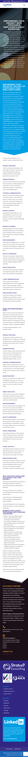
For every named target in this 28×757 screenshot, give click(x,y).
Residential (6, 713)
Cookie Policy (17, 749)
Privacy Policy (9, 749)
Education (6, 700)
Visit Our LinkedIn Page (10, 738)
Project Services (8, 693)
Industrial (6, 705)
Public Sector (7, 708)
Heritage (6, 710)
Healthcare (6, 703)
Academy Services (8, 688)
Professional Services (9, 691)
